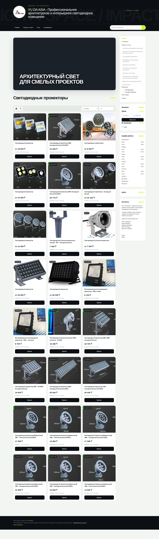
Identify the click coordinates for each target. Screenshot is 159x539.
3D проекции (129, 90)
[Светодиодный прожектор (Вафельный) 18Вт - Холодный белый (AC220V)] (99, 419)
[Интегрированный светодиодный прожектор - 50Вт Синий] (99, 273)
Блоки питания (126, 84)
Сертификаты (48, 27)
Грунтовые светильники (129, 73)
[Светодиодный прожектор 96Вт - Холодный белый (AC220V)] (64, 370)
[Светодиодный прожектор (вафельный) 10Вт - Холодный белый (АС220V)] (64, 467)
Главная (17, 27)
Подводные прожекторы (129, 65)
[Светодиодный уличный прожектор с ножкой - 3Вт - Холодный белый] (64, 224)
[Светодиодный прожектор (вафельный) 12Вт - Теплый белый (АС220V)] (64, 419)
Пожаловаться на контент (80, 522)
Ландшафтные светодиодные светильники (130, 60)
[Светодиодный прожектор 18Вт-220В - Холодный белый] (99, 321)
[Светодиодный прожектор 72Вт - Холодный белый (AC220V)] (99, 370)
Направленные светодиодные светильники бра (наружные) (130, 77)
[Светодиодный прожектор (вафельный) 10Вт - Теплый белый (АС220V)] (99, 467)
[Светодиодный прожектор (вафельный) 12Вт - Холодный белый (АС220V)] (29, 467)
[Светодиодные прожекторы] (99, 126)
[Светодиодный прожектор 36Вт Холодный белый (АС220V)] (64, 175)
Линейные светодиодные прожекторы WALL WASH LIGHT (133, 52)
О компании (125, 41)
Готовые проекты (130, 92)
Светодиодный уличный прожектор (96, 240)
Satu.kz (31, 520)
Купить (29, 156)
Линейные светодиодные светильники (133, 48)
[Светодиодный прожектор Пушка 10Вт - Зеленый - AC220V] (64, 321)
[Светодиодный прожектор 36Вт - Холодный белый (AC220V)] (64, 126)
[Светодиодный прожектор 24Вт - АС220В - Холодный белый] (29, 370)
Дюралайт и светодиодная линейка (132, 81)
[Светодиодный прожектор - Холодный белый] (99, 175)
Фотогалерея (125, 94)
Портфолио (125, 87)
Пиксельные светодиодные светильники (130, 69)
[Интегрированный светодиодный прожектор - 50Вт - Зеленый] (29, 321)
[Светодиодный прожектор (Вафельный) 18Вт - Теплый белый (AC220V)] (29, 419)
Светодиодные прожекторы (94, 143)
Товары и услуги (28, 27)
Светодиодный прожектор (24, 143)
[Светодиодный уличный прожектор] (99, 224)
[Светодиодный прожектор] (29, 126)
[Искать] (143, 27)
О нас (38, 27)
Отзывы (124, 98)
